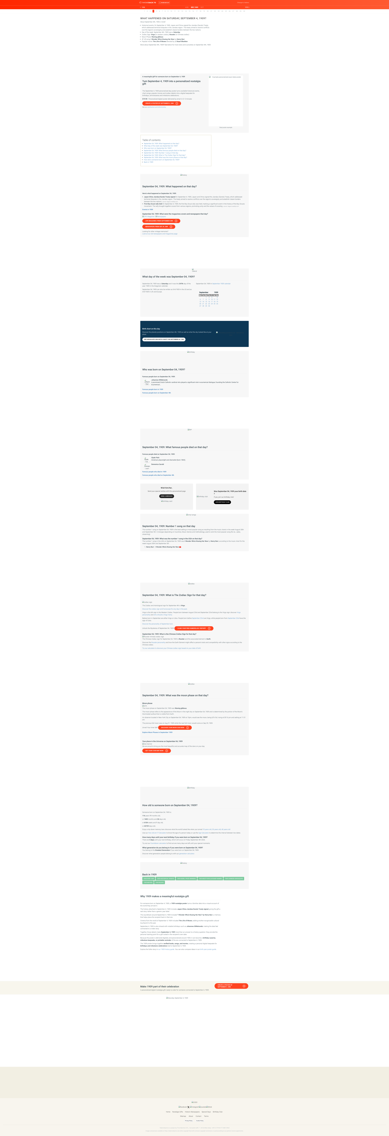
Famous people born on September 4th (156, 393)
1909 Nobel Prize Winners (186, 878)
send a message (166, 496)
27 (233, 11)
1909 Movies (148, 882)
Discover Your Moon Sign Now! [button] (172, 727)
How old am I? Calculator (157, 833)
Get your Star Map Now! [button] (154, 750)
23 (218, 11)
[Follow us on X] (188, 1107)
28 (237, 11)
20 (207, 11)
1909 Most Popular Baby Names (210, 878)
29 (240, 11)
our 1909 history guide (166, 949)
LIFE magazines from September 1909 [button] (159, 221)
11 (175, 11)
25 (226, 11)
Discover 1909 (149, 878)
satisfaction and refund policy (156, 107)
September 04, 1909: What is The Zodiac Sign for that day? (164, 155)
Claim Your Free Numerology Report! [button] (191, 628)
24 (222, 11)
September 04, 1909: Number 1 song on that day (161, 153)
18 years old (207, 829)
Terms (206, 1116)
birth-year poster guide (208, 949)
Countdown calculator (158, 843)
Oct (202, 7)
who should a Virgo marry (163, 615)
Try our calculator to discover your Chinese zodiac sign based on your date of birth (171, 648)
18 (200, 11)
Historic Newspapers (192, 1112)
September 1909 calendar (221, 284)
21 (211, 11)
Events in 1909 (147, 209)
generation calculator (186, 854)
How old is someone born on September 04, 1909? (162, 160)
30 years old (216, 829)
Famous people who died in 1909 (154, 472)
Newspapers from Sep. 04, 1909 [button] (156, 226)
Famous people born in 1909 (152, 389)
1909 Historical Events (165, 878)
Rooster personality (158, 642)
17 (197, 11)
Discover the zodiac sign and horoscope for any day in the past (164, 609)
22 (215, 11)
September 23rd (233, 618)
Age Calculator (203, 833)
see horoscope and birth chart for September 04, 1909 (164, 339)
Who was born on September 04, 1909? (158, 148)
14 (186, 11)
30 (244, 11)
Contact (198, 1116)
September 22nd (198, 618)
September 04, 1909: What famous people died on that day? (165, 150)
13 (182, 11)
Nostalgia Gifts (177, 1112)
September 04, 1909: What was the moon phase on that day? (165, 157)
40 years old (226, 829)
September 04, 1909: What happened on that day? (161, 143)
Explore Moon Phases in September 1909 (157, 732)
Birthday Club (217, 1112)
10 (171, 11)
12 (178, 11)
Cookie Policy (200, 1120)
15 (189, 11)
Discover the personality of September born (157, 624)
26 (229, 11)
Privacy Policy (188, 1120)
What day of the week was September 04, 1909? (161, 146)
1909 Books (159, 882)
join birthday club (222, 502)
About (191, 1116)
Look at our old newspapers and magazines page (159, 234)
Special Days (206, 1112)
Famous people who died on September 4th (158, 475)
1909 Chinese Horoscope (234, 878)
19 (204, 11)
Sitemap (183, 1116)
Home (168, 1112)
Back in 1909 (148, 162)
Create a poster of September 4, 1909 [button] (159, 103)
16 (193, 11)
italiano (246, 2)
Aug (187, 7)
